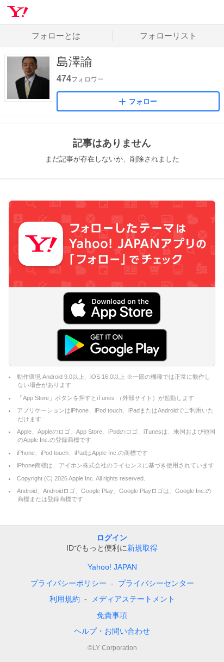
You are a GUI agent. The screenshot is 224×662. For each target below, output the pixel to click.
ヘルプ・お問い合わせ (112, 631)
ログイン (112, 537)
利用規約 (64, 599)
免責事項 (112, 615)
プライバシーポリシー (68, 583)
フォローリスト (168, 35)
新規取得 (142, 548)
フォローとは (56, 35)
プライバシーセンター (156, 583)
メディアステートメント (133, 599)
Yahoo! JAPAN (112, 567)
